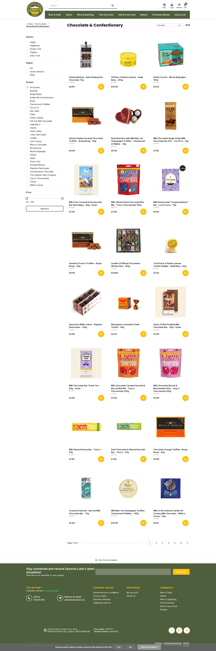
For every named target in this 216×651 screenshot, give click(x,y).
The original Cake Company (43, 175)
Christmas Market (161, 14)
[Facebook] (172, 630)
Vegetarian (35, 45)
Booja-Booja (36, 94)
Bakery (143, 14)
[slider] (27, 198)
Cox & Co (34, 107)
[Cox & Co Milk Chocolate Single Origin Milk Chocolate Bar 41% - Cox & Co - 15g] (171, 116)
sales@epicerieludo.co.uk (74, 600)
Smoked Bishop (37, 165)
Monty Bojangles (38, 151)
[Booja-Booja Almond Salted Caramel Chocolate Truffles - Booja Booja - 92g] (86, 116)
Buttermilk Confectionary (42, 97)
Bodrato (34, 91)
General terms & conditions (106, 592)
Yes (118, 647)
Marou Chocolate (38, 144)
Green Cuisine (36, 117)
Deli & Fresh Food (127, 14)
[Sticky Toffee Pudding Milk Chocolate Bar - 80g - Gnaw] (171, 302)
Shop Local (180, 14)
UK (31, 68)
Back (31, 24)
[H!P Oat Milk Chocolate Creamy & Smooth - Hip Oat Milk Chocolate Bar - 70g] (86, 488)
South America (37, 71)
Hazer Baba (35, 131)
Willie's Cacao (36, 185)
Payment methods (101, 599)
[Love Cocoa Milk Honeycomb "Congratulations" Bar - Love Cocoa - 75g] (171, 180)
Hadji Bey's (35, 124)
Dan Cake (34, 111)
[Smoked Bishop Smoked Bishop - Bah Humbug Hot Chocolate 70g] (86, 55)
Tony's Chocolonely (39, 178)
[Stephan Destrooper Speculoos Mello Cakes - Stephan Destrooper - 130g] (86, 302)
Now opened (52, 590)
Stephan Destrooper (39, 168)
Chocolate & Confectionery (38, 26)
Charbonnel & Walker (40, 104)
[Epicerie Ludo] (35, 9)
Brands (163, 609)
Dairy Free (35, 55)
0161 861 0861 (39, 600)
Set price (45, 209)
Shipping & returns (102, 602)
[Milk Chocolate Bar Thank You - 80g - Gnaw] (86, 363)
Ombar (33, 154)
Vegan (33, 42)
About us (131, 596)
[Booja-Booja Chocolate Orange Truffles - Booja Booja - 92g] (171, 427)
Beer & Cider (55, 14)
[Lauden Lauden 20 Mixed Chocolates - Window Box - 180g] (128, 241)
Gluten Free (35, 49)
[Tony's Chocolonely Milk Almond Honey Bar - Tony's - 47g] (86, 427)
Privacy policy (99, 596)
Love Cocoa (35, 141)
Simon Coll (35, 161)
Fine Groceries (106, 14)
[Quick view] (101, 87)
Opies (32, 158)
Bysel (32, 101)
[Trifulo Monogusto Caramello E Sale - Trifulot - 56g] (128, 302)
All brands (35, 87)
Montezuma (35, 148)
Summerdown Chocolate (42, 171)
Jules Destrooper (38, 134)
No (130, 647)
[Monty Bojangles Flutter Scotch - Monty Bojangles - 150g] (171, 55)
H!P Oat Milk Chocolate (41, 121)
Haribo (33, 128)
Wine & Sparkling (85, 14)
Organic (33, 52)
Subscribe (181, 572)
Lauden (33, 138)
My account (132, 592)
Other (32, 75)
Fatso (32, 114)
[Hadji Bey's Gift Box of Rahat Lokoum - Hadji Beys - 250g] (128, 55)
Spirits (69, 14)
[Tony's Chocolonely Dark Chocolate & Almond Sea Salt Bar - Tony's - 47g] (128, 427)
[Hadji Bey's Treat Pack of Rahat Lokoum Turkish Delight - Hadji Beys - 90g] (171, 241)
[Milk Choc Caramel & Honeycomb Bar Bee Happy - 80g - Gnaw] (86, 180)
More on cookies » (149, 647)
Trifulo (33, 181)
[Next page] (187, 542)
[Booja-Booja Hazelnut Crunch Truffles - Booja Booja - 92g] (86, 241)
